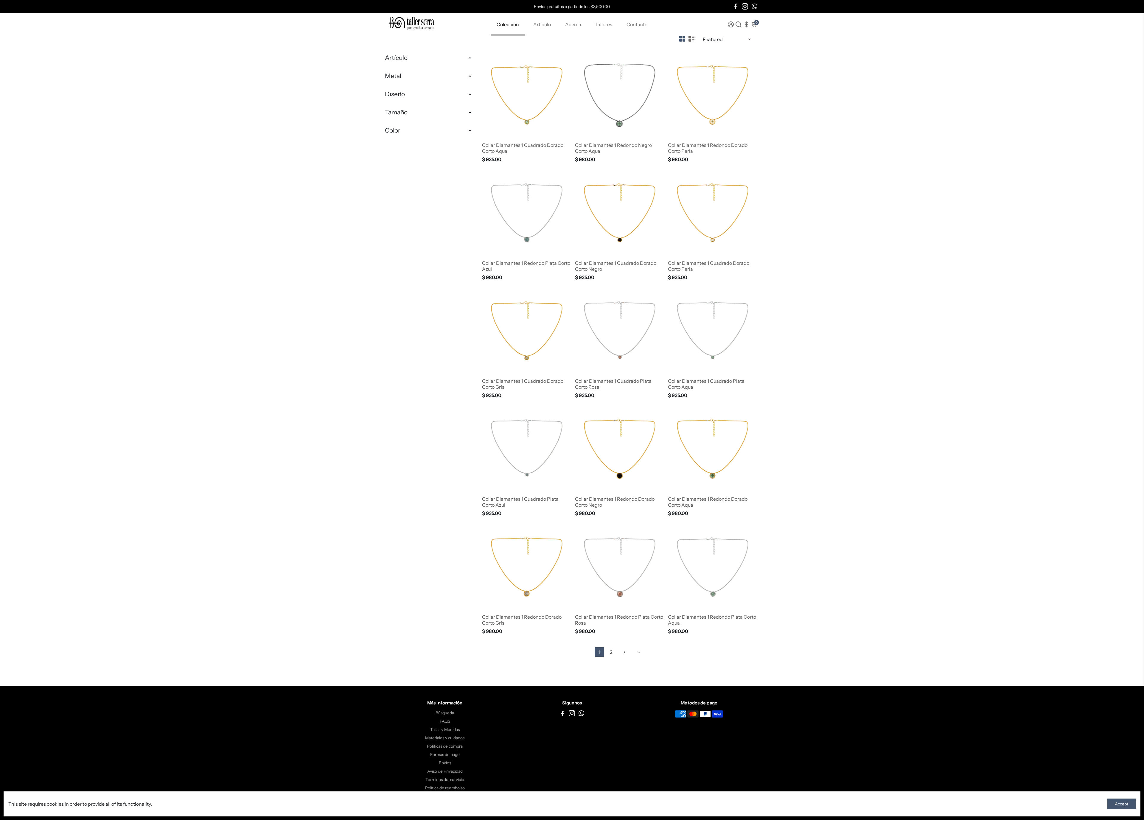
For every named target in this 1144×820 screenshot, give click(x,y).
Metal (393, 76)
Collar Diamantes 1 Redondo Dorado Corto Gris (522, 620)
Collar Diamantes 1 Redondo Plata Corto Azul (526, 266)
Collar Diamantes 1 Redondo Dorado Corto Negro (615, 502)
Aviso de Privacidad (445, 771)
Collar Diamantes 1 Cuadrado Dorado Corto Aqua (522, 148)
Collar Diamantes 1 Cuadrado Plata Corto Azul (520, 502)
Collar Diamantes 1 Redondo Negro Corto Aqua (613, 148)
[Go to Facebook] (735, 7)
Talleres (603, 24)
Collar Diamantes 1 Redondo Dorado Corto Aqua (707, 502)
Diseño (395, 94)
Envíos (445, 762)
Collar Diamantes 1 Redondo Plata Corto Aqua (712, 620)
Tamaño (396, 112)
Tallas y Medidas (445, 729)
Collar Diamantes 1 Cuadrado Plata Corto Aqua (706, 384)
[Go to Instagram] (745, 7)
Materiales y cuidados (444, 737)
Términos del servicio (444, 779)
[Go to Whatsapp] (754, 7)
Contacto (637, 24)
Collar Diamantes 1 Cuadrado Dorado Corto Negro (615, 266)
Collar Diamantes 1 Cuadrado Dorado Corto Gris (522, 384)
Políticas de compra (445, 746)
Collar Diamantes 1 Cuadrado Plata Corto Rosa (613, 384)
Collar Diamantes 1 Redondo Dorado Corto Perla (707, 148)
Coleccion (508, 24)
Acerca (573, 24)
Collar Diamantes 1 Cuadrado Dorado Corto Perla (708, 266)
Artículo (542, 24)
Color (392, 130)
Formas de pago (445, 754)
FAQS (445, 721)
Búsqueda (445, 712)
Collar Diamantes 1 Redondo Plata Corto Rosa (619, 620)
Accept (1121, 804)
